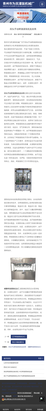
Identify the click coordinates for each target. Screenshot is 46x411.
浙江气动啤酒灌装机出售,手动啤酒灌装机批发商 (19, 376)
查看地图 (40, 409)
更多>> (40, 358)
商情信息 (8, 396)
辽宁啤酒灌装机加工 (19, 336)
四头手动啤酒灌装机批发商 (17, 347)
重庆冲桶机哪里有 (18, 342)
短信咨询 (17, 409)
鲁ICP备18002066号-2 (25, 396)
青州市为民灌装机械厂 (24, 393)
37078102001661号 (15, 399)
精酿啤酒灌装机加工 (34, 347)
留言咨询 (29, 409)
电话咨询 (6, 409)
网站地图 (37, 393)
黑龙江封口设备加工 (10, 367)
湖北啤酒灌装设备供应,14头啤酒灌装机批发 (18, 371)
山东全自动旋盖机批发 (11, 363)
